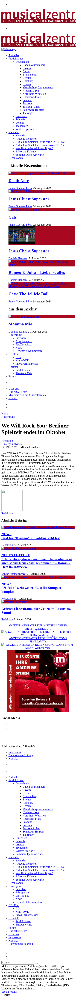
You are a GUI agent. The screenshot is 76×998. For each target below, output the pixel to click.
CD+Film (13, 354)
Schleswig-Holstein (33, 109)
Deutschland (23, 61)
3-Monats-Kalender (26, 151)
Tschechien (22, 125)
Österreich (21, 116)
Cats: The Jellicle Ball (28, 294)
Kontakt (12, 398)
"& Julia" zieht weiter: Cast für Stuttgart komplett (31, 587)
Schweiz (20, 119)
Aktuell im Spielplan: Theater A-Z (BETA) (40, 145)
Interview (21, 337)
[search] (36, 963)
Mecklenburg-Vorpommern (38, 87)
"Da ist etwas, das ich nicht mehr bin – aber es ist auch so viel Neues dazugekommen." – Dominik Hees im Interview (36, 561)
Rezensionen (15, 157)
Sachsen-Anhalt (31, 106)
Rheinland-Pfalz (32, 96)
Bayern (27, 68)
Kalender (13, 132)
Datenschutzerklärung (20, 755)
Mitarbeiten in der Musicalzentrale (27, 394)
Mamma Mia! (21, 324)
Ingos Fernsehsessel (27, 363)
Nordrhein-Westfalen (34, 93)
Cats (12, 217)
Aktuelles (13, 55)
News (19, 347)
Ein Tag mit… (23, 344)
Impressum (14, 752)
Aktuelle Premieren (26, 138)
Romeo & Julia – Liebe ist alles (36, 272)
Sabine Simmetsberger (13, 573)
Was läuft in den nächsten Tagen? (34, 148)
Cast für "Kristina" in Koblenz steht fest (30, 536)
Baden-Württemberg (34, 64)
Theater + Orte (24, 373)
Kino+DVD (22, 360)
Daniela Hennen (17, 258)
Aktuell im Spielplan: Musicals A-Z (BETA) (40, 141)
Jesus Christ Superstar (28, 199)
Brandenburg (30, 74)
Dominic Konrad (17, 331)
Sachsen (27, 103)
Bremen (27, 77)
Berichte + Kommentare (29, 350)
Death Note (18, 180)
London (20, 122)
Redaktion (7, 440)
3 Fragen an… (24, 341)
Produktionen (16, 58)
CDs (18, 357)
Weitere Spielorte (25, 129)
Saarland (27, 100)
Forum (12, 376)
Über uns (13, 388)
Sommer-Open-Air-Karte (30, 154)
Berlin (26, 71)
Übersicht (13, 366)
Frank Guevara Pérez (20, 188)
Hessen (27, 84)
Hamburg (28, 80)
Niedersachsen (31, 90)
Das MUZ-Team (17, 391)
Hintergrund (15, 334)
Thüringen (28, 113)
